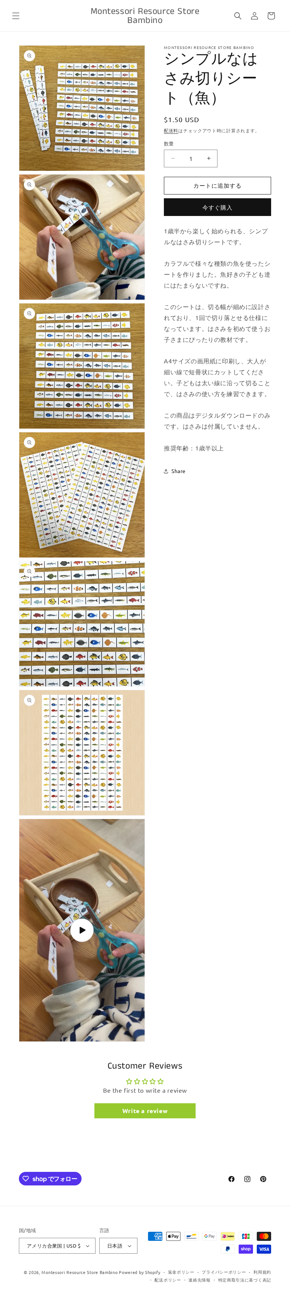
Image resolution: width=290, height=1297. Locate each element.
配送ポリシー (167, 1280)
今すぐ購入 (217, 207)
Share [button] (178, 470)
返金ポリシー (181, 1272)
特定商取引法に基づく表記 (244, 1280)
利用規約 (262, 1272)
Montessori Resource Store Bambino (79, 1272)
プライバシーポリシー (224, 1272)
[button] (16, 16)
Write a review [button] (145, 1111)
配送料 (171, 130)
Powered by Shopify (139, 1272)
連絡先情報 (199, 1280)
